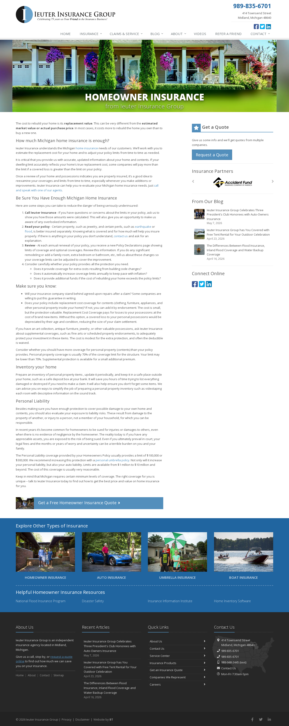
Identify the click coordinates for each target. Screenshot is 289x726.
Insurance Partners (212, 171)
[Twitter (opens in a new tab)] (262, 26)
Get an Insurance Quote (166, 670)
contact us (121, 236)
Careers (155, 684)
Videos (200, 33)
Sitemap (59, 675)
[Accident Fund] (232, 182)
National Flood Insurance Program (40, 601)
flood (28, 231)
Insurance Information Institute (170, 601)
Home (65, 33)
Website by (103, 719)
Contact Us (157, 648)
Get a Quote (77, 503)
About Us (156, 641)
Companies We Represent (168, 677)
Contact (260, 33)
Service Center (160, 656)
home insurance (87, 148)
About (178, 33)
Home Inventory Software (232, 601)
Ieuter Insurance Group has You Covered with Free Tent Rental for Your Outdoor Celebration (238, 234)
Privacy (67, 719)
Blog (156, 33)
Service (126, 33)
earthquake (143, 227)
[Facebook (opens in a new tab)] (256, 26)
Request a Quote (212, 154)
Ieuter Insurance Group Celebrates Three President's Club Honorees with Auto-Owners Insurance (238, 216)
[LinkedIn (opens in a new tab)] (268, 26)
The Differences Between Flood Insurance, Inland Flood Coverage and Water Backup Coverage (236, 252)
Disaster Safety (93, 601)
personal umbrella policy (112, 460)
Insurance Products (163, 663)
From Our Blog (207, 201)
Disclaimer (82, 719)
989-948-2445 (230, 662)
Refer (228, 33)
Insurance (91, 33)
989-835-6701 (230, 651)
